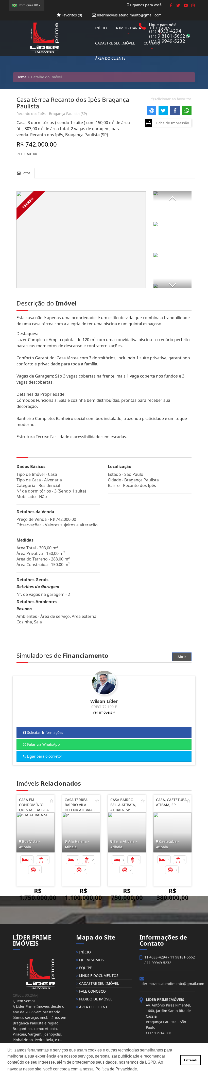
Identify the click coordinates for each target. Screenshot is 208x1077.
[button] (172, 196)
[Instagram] (193, 5)
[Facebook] (171, 5)
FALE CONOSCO (92, 991)
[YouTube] (185, 5)
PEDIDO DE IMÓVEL (95, 999)
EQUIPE (85, 967)
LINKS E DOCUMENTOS (98, 975)
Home (21, 77)
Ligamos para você (145, 5)
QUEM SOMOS (91, 959)
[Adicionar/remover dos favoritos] (51, 801)
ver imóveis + (104, 712)
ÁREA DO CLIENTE (110, 58)
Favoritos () (71, 15)
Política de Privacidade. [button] (116, 1069)
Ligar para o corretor (44, 756)
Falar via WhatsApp (43, 744)
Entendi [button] (190, 1060)
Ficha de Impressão (171, 123)
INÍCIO (101, 28)
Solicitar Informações (44, 732)
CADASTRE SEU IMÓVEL (115, 43)
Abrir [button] (182, 656)
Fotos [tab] (25, 173)
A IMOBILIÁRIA (128, 28)
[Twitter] (178, 5)
